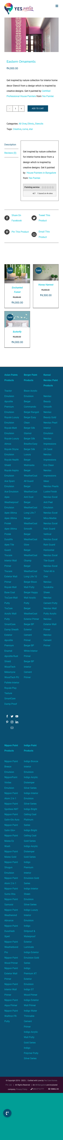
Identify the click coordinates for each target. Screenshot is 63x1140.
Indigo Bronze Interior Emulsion (31, 766)
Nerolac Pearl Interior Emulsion (50, 428)
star (31, 129)
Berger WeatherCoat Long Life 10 (30, 571)
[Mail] (12, 727)
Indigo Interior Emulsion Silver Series (31, 798)
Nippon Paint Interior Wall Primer (11, 989)
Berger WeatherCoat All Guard (30, 475)
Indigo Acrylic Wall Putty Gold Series (31, 1037)
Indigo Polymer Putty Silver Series (31, 1053)
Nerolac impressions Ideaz (50, 475)
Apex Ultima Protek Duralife (10, 534)
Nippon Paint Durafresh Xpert (11, 931)
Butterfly (17, 331)
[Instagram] (12, 722)
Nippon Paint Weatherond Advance (11, 915)
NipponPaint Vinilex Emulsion (10, 782)
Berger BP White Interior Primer (31, 651)
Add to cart (38, 108)
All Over (23, 123)
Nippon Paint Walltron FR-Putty (11, 1016)
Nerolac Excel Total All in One (50, 571)
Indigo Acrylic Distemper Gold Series (31, 851)
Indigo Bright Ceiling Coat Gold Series (30, 835)
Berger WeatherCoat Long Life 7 (30, 507)
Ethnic (31, 123)
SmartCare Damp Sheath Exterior (11, 629)
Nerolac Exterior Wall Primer (50, 624)
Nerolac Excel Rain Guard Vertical (50, 529)
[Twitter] (12, 716)
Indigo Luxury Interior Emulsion (31, 915)
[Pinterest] (7, 722)
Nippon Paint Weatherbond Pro (11, 947)
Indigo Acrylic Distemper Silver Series (31, 782)
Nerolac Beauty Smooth (48, 401)
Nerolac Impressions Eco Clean (50, 460)
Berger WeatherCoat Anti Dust (30, 491)
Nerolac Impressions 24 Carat (50, 444)
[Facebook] (7, 716)
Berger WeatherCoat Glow (30, 539)
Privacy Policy (21, 1089)
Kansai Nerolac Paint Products (51, 380)
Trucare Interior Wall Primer (10, 560)
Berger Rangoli (31, 412)
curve (25, 129)
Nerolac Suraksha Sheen (48, 587)
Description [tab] (10, 144)
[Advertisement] (31, 50)
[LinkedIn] (17, 722)
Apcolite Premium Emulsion (9, 407)
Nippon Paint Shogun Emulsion (11, 867)
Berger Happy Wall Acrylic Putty (31, 597)
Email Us (54, 1089)
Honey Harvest (45, 284)
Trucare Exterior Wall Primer (10, 576)
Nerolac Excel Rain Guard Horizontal (50, 544)
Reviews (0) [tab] (10, 153)
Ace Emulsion (11, 491)
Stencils (39, 123)
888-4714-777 (38, 1089)
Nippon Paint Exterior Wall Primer (11, 973)
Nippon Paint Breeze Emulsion (11, 766)
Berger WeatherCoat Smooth (30, 523)
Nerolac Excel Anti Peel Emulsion (50, 502)
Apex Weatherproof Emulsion (11, 502)
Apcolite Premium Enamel (9, 645)
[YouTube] (17, 716)
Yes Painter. (48, 96)
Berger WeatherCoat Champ (30, 555)
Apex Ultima (10, 512)
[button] (7, 1113)
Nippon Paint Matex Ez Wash (11, 841)
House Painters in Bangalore (41, 172)
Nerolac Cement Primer (47, 640)
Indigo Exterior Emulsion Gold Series (31, 957)
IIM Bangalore (41, 1085)
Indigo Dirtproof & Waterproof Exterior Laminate (29, 936)
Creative (17, 129)
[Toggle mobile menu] (57, 5)
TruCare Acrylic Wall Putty (10, 613)
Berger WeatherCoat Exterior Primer (31, 613)
